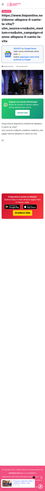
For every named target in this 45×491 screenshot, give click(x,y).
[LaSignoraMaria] (14, 4)
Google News (30, 48)
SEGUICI (17, 48)
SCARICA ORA (22, 213)
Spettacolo (6, 11)
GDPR (36, 487)
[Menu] (3, 5)
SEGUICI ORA (22, 113)
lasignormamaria (8, 66)
